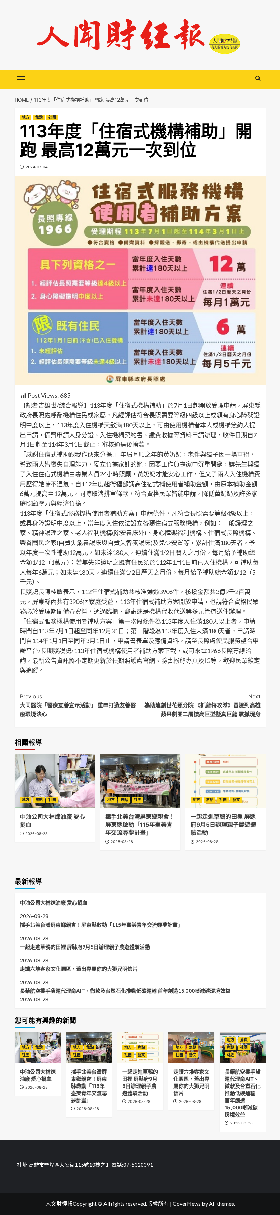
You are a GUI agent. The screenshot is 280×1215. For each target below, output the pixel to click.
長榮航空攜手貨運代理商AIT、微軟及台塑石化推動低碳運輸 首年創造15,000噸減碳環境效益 (125, 991)
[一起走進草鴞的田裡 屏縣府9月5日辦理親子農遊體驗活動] (225, 781)
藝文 (236, 799)
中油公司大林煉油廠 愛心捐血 (53, 902)
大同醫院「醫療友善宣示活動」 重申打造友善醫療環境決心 (78, 705)
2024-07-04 (36, 166)
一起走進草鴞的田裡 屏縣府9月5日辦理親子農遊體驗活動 (223, 824)
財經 (230, 1054)
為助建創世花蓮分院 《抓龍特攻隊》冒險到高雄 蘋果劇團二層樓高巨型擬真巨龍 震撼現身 (202, 705)
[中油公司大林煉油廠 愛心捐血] (55, 781)
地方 (25, 117)
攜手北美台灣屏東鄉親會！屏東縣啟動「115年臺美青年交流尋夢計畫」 (140, 824)
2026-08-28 (36, 833)
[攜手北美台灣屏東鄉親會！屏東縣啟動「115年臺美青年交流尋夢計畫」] (140, 781)
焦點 (39, 117)
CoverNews (187, 1203)
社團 (52, 117)
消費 (244, 1039)
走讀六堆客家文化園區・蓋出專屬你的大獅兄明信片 (79, 969)
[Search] (258, 79)
